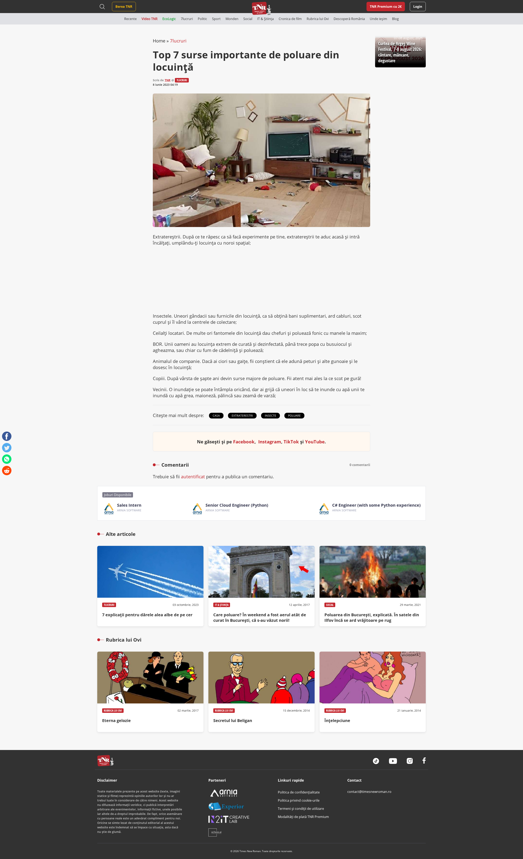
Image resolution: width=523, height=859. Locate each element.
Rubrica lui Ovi (113, 710)
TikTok (291, 441)
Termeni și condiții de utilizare (301, 808)
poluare (294, 415)
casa (216, 415)
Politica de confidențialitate (299, 792)
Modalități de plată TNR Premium (303, 816)
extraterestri (242, 415)
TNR (167, 80)
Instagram (269, 441)
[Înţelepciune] (373, 692)
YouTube (315, 441)
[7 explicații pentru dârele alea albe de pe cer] (150, 586)
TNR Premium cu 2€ (386, 6)
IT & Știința (221, 605)
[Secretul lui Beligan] (261, 692)
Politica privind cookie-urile (299, 800)
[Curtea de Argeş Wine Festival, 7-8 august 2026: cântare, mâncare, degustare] (400, 52)
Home (159, 41)
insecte (270, 415)
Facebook (244, 441)
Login (417, 6)
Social (330, 605)
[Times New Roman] (261, 8)
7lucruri (178, 41)
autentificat (193, 476)
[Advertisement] (261, 279)
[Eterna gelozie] (150, 692)
